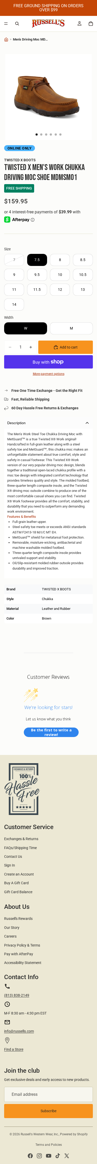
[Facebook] (30, 1156)
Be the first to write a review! (51, 732)
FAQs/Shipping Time (20, 848)
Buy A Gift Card (16, 883)
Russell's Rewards (18, 919)
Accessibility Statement (22, 963)
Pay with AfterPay (18, 954)
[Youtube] (49, 1156)
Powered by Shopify (74, 1134)
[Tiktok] (58, 1156)
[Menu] (6, 23)
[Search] (17, 23)
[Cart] (90, 23)
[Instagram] (39, 1156)
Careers (10, 936)
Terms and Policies (48, 1145)
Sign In (9, 865)
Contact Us (13, 856)
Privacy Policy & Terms (22, 945)
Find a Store (13, 1049)
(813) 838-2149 (16, 995)
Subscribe (48, 1111)
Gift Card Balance (18, 892)
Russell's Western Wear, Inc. (40, 1134)
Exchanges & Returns (21, 839)
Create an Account (19, 874)
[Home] (6, 39)
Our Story (11, 928)
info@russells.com (19, 1031)
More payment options (48, 374)
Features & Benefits (21, 517)
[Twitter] (67, 1156)
